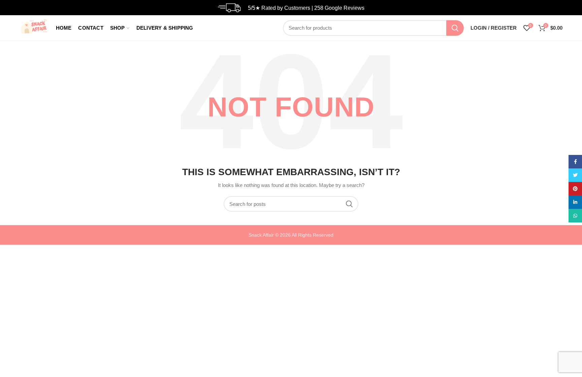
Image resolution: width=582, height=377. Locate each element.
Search (455, 28)
